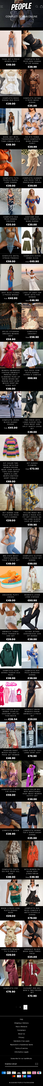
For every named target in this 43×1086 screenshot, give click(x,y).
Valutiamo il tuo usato (21, 1041)
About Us (21, 1034)
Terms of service (21, 1048)
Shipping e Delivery (21, 1023)
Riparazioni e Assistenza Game (21, 1044)
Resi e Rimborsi (21, 1026)
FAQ (21, 1019)
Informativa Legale (21, 1052)
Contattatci (21, 1030)
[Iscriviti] (36, 1064)
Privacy (21, 1037)
